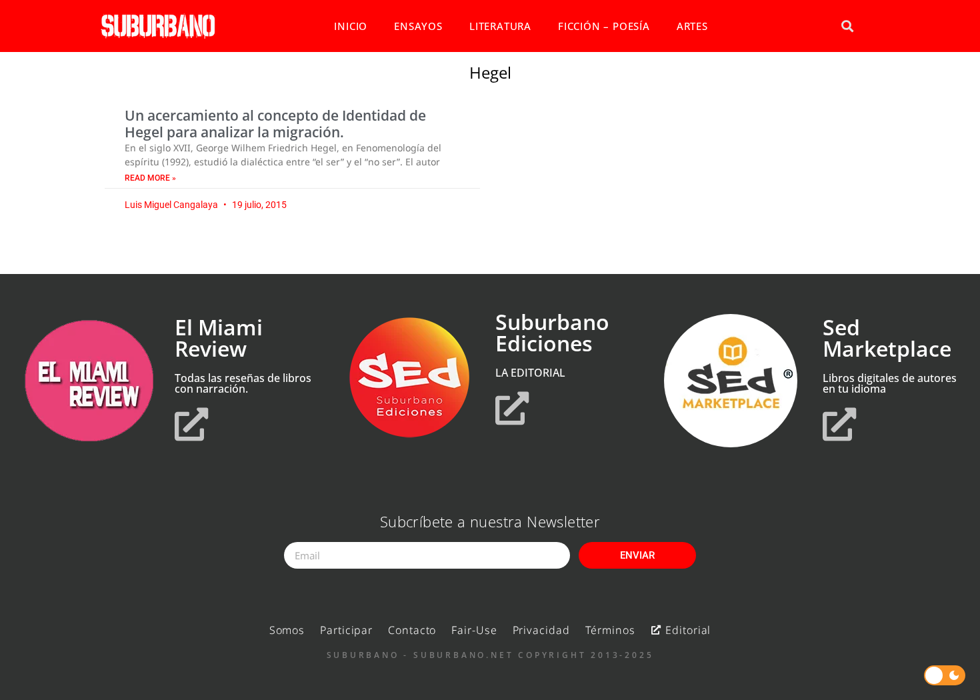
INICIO (350, 26)
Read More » (150, 178)
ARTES (692, 26)
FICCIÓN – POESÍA (604, 26)
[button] (847, 26)
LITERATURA (500, 26)
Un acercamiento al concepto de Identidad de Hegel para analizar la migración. (275, 123)
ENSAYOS (418, 26)
